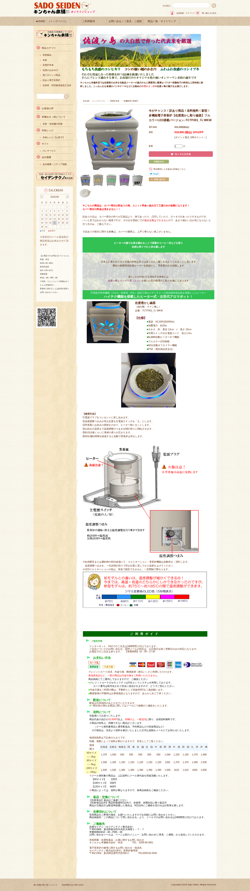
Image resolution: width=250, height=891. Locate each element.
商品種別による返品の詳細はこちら (169, 169)
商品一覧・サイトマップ (162, 21)
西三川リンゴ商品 (51, 75)
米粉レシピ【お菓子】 (54, 137)
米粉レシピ (48, 130)
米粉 (45, 60)
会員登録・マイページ (185, 13)
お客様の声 (48, 108)
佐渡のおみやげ (50, 70)
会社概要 (46, 157)
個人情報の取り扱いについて (45, 885)
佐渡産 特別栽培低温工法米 (57, 85)
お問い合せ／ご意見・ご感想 (125, 21)
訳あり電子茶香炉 (51, 80)
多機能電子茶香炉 (131, 101)
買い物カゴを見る (209, 13)
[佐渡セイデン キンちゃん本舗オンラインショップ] (64, 13)
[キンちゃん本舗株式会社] (55, 36)
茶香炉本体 (114, 101)
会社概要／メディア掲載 (55, 164)
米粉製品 (47, 55)
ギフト (45, 143)
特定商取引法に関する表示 (73, 885)
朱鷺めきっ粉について (54, 116)
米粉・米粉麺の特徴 (52, 124)
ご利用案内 (88, 21)
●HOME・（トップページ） (52, 21)
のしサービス (49, 150)
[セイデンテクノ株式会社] (55, 179)
